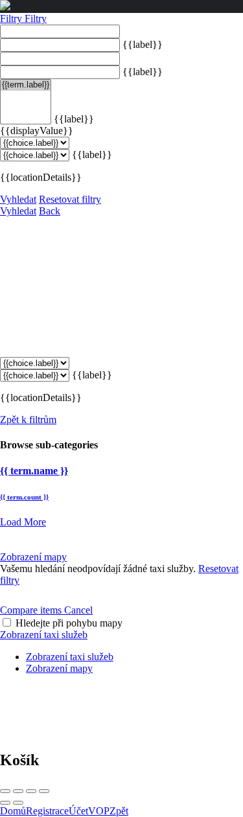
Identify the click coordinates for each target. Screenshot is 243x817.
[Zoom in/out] (44, 791)
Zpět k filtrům (28, 419)
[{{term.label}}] (26, 85)
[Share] (18, 791)
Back (49, 210)
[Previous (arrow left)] (5, 803)
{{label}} (142, 44)
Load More (23, 521)
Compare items (32, 610)
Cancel (78, 610)
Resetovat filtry (70, 199)
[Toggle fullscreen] (31, 791)
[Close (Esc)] (5, 791)
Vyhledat (18, 199)
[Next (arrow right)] (18, 803)
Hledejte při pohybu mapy (69, 622)
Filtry (12, 18)
